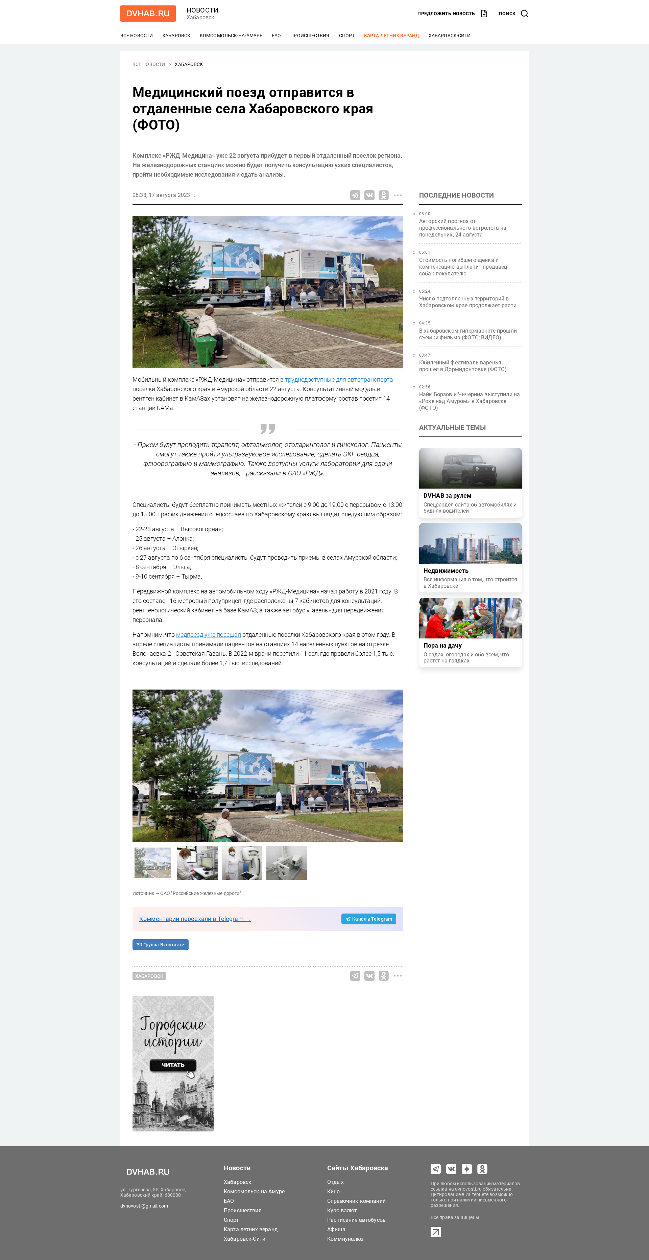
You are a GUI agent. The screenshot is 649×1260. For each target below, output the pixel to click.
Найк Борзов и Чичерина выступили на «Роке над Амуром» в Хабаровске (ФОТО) (469, 401)
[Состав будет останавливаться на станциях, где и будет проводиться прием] (286, 863)
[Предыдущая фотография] (396, 765)
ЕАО (276, 35)
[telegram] (436, 1169)
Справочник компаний (356, 1201)
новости (202, 10)
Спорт (347, 35)
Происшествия (309, 35)
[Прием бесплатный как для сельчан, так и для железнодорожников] (197, 863)
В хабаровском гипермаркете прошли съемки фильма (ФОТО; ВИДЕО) (468, 334)
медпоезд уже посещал (208, 634)
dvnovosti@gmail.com (144, 1206)
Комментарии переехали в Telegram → (195, 918)
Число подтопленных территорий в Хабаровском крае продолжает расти (467, 302)
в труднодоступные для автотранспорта (336, 379)
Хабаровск (176, 35)
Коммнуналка (345, 1239)
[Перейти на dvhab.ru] (148, 13)
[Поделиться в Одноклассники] (384, 195)
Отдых (335, 1182)
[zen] (467, 1169)
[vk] (451, 1169)
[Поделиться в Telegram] (355, 195)
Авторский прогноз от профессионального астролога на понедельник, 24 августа (463, 228)
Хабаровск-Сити (450, 35)
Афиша (336, 1229)
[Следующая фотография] (139, 765)
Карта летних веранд (391, 35)
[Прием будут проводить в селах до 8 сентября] (242, 863)
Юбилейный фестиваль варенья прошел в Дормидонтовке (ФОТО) (463, 366)
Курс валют (342, 1210)
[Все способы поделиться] (398, 195)
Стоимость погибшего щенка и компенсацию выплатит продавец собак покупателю (463, 267)
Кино (333, 1191)
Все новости (136, 35)
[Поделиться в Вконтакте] (369, 195)
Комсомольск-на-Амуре (231, 35)
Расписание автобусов (356, 1220)
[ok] (482, 1169)
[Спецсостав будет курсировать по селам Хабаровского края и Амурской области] (268, 766)
